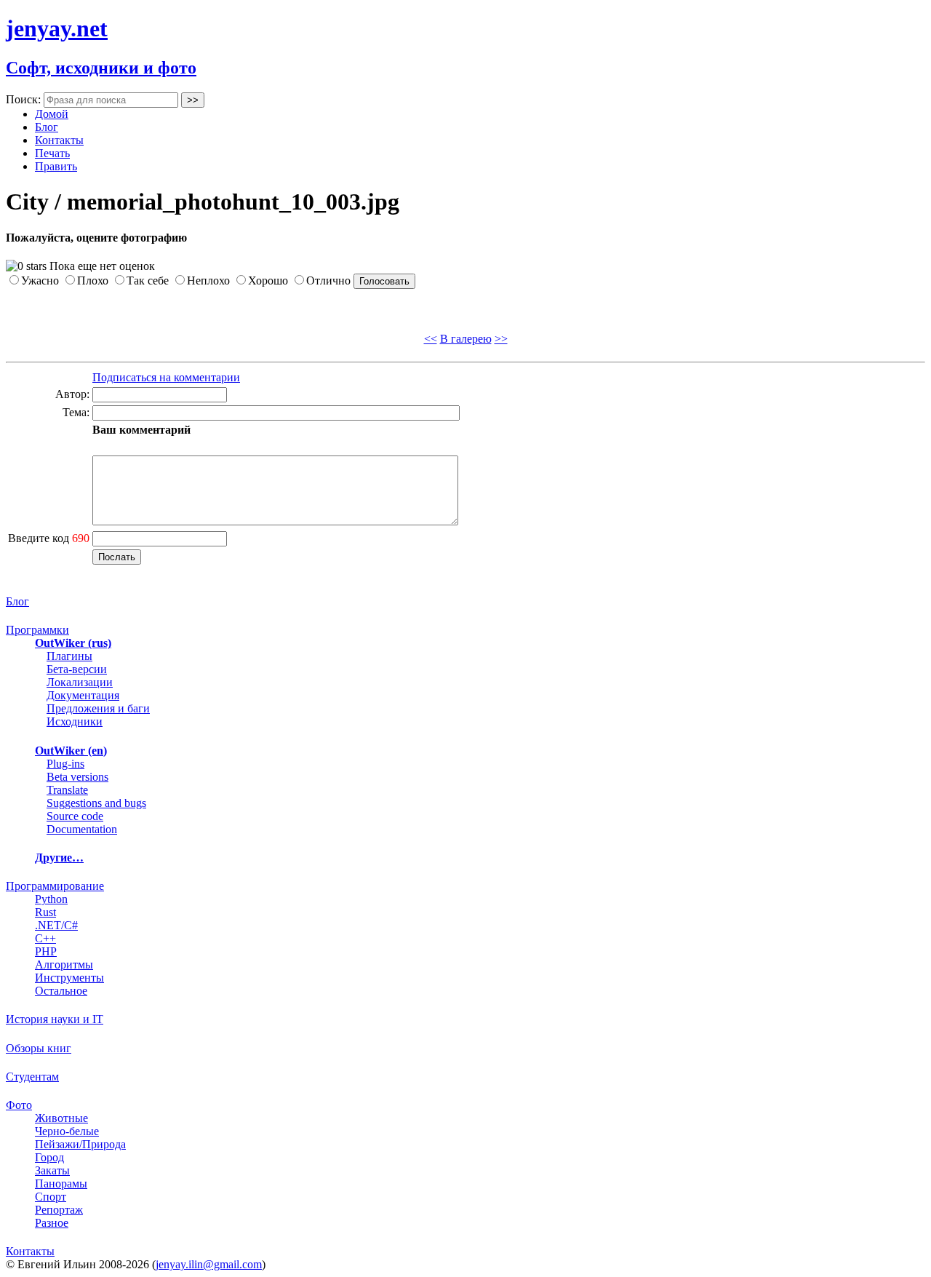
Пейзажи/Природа (80, 1144)
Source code (75, 816)
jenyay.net (57, 28)
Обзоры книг (38, 1048)
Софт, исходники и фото (101, 67)
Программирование (55, 886)
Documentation (82, 829)
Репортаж (59, 1210)
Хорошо (268, 280)
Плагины (69, 656)
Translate (67, 790)
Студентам (32, 1076)
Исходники (75, 721)
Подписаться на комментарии (166, 377)
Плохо (92, 280)
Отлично (328, 280)
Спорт (50, 1196)
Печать (52, 153)
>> (501, 339)
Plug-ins (65, 763)
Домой (51, 114)
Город (49, 1157)
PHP (46, 951)
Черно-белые (67, 1131)
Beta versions (77, 777)
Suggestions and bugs (96, 803)
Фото (19, 1105)
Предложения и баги (98, 708)
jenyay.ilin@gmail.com (209, 1264)
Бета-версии (77, 669)
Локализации (80, 682)
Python (51, 899)
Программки (37, 630)
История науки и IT (54, 1019)
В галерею (466, 339)
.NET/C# (56, 925)
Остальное (61, 990)
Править (56, 166)
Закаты (52, 1170)
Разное (51, 1223)
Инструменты (69, 977)
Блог (46, 127)
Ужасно (40, 280)
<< (430, 339)
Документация (83, 695)
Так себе (148, 280)
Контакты (59, 140)
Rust (45, 912)
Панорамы (61, 1183)
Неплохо (208, 280)
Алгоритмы (64, 964)
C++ (45, 938)
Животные (61, 1118)
